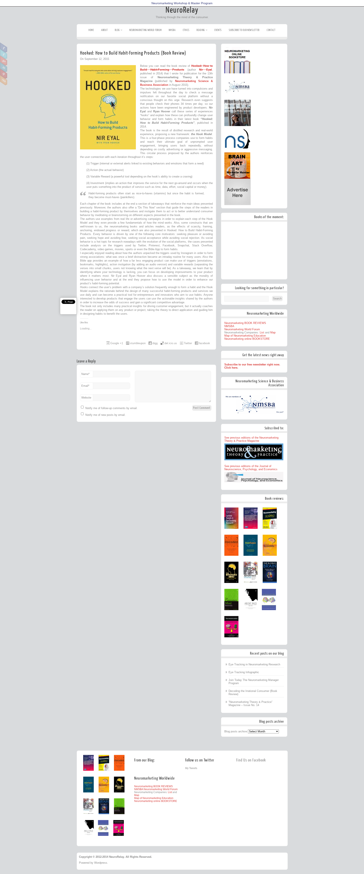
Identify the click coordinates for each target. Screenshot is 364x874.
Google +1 (116, 343)
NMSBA (172, 30)
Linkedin (3, 67)
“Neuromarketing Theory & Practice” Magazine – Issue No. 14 (250, 703)
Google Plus (3, 60)
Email (85, 385)
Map (273, 332)
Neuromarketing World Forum (145, 30)
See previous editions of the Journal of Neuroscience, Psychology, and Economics (250, 468)
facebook (204, 343)
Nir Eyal (205, 69)
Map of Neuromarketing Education (245, 335)
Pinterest (3, 73)
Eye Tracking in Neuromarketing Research (254, 664)
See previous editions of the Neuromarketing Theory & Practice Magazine (251, 439)
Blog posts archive (235, 731)
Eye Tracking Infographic (244, 672)
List (262, 332)
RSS (3, 80)
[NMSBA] (237, 98)
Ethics (186, 30)
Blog (117, 30)
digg (155, 343)
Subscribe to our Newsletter (244, 30)
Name (85, 374)
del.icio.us (171, 343)
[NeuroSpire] (237, 151)
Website (86, 397)
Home (91, 30)
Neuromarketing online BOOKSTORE (247, 338)
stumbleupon (138, 343)
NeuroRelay (182, 10)
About (104, 30)
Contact (271, 30)
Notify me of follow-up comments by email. (111, 408)
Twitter (3, 54)
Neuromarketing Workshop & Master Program (182, 3)
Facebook (3, 47)
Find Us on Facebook (251, 760)
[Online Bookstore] (237, 72)
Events (218, 30)
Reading (201, 30)
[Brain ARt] (237, 177)
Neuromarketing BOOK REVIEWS (245, 323)
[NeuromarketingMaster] (237, 125)
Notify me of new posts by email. (105, 414)
